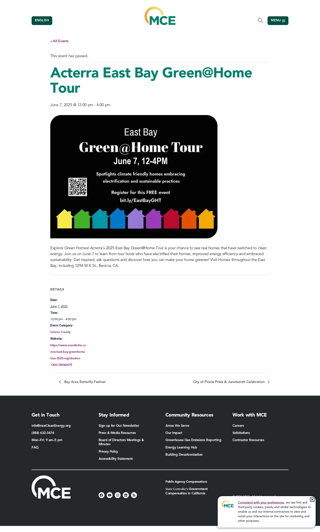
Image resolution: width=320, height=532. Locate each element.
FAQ (35, 447)
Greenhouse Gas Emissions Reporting (193, 440)
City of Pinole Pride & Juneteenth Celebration (229, 382)
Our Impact (173, 433)
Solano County (60, 332)
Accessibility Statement (116, 459)
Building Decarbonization (184, 455)
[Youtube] (110, 495)
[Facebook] (101, 495)
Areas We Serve (177, 426)
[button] (312, 499)
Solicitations (241, 433)
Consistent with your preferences (261, 502)
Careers (238, 426)
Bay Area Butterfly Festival (84, 382)
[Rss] (134, 495)
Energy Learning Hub (181, 447)
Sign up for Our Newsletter (119, 426)
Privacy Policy (108, 451)
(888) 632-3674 (43, 433)
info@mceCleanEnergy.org (51, 426)
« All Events (59, 41)
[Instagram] (118, 495)
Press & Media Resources (117, 433)
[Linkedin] (126, 495)
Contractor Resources (248, 440)
